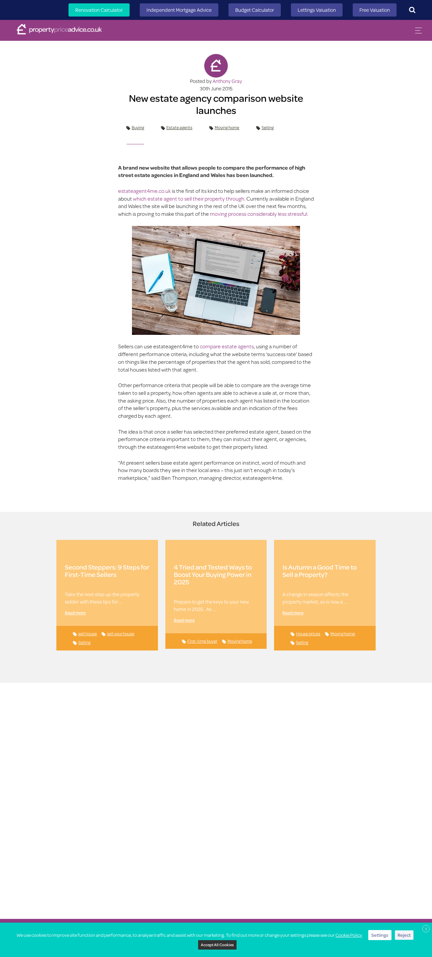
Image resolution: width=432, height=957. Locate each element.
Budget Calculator (254, 9)
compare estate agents (227, 346)
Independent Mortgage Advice (179, 9)
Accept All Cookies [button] (217, 945)
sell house (87, 634)
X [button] (426, 929)
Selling (268, 127)
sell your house (120, 634)
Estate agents (179, 127)
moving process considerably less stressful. (259, 214)
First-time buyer (202, 641)
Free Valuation (374, 9)
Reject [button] (404, 935)
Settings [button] (379, 935)
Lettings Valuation (317, 9)
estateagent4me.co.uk (144, 191)
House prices (308, 634)
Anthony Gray (227, 81)
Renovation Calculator (99, 9)
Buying (138, 127)
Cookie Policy (348, 935)
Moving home (227, 127)
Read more (75, 613)
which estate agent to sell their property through (188, 198)
